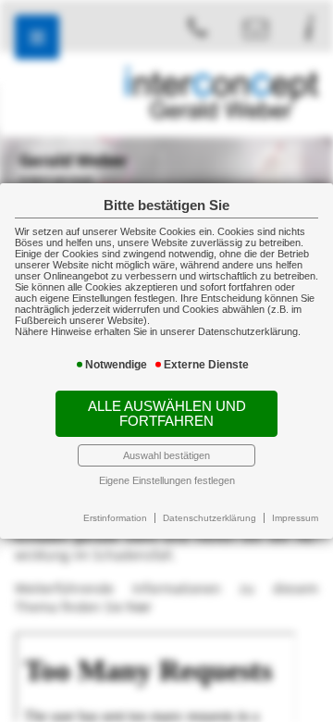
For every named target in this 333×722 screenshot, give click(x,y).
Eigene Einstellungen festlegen (167, 480)
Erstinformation (115, 518)
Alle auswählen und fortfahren (167, 414)
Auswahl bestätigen (166, 455)
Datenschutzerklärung (209, 518)
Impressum (295, 518)
